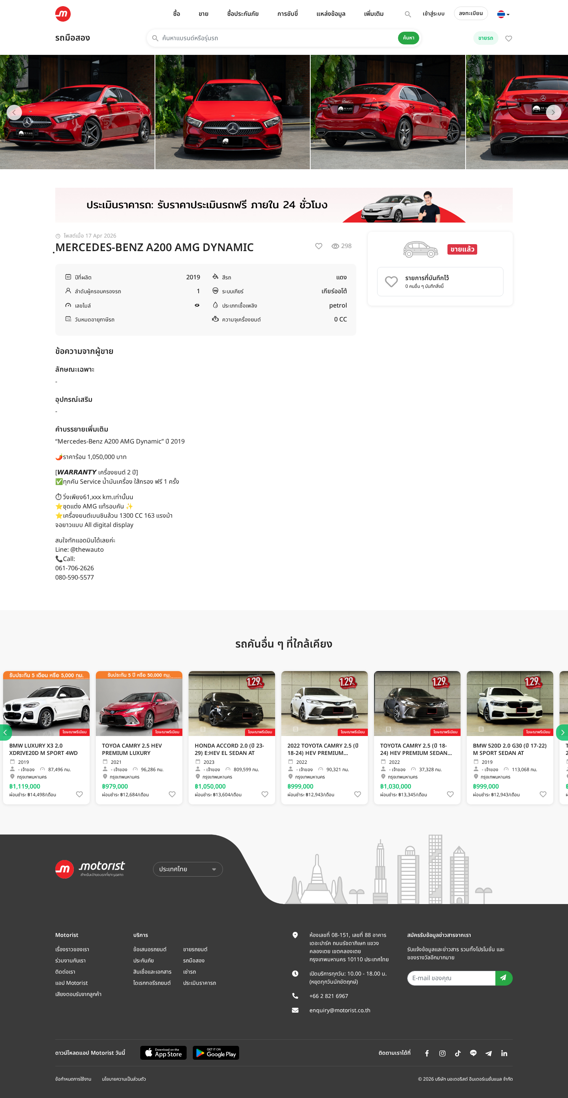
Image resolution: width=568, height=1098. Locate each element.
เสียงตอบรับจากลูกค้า (78, 994)
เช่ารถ (189, 972)
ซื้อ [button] (176, 14)
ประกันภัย (143, 961)
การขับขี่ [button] (287, 14)
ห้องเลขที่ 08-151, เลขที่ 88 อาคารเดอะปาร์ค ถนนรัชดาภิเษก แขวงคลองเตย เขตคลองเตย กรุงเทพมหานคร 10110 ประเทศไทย (349, 947)
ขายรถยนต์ (195, 949)
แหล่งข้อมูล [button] (330, 14)
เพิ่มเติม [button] (374, 14)
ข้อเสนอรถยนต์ (150, 949)
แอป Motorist (71, 983)
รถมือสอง (72, 38)
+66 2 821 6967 (329, 996)
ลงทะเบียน (471, 13)
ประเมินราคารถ (199, 983)
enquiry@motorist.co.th (340, 1010)
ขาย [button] (204, 14)
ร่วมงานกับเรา (70, 961)
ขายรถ (485, 38)
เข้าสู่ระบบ (434, 14)
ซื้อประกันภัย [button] (243, 14)
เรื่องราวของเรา (72, 949)
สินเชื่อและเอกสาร (152, 972)
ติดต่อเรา (65, 972)
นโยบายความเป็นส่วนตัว (124, 1079)
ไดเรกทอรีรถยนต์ (152, 983)
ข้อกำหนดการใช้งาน (73, 1079)
